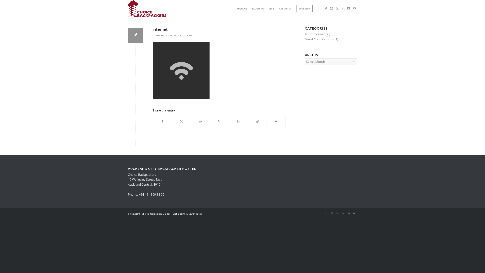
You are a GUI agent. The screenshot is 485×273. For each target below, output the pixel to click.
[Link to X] (337, 8)
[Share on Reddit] (257, 121)
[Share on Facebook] (162, 121)
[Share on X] (181, 121)
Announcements (316, 34)
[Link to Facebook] (326, 8)
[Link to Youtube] (348, 8)
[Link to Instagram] (331, 8)
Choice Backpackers (182, 35)
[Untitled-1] (147, 8)
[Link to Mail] (354, 8)
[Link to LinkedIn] (343, 8)
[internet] (135, 35)
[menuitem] (242, 8)
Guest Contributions (319, 39)
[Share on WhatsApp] (200, 121)
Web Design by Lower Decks (187, 213)
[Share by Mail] (276, 121)
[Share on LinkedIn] (238, 121)
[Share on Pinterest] (219, 121)
